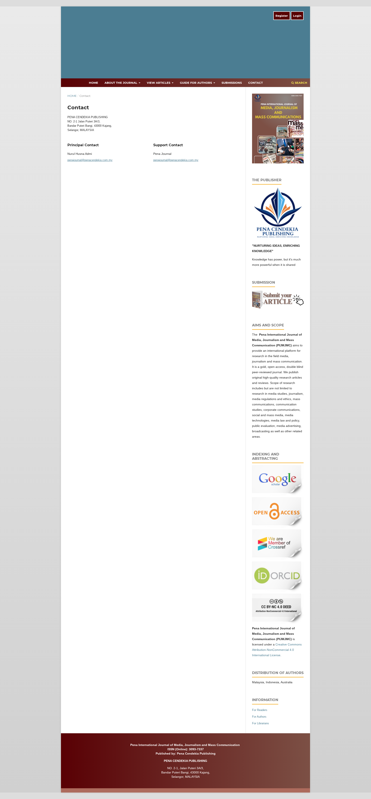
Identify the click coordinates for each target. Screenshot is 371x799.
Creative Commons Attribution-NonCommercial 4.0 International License (277, 650)
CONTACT (255, 82)
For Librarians (260, 723)
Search (300, 82)
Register (281, 15)
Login (297, 15)
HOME (93, 82)
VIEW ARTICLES (159, 82)
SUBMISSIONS (232, 82)
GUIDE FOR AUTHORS (196, 82)
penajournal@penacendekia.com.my (90, 160)
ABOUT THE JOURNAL (121, 82)
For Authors (259, 716)
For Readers (259, 710)
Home (72, 95)
